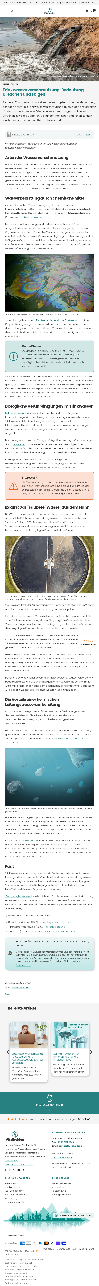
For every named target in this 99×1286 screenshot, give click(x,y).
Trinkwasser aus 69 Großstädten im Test (52, 931)
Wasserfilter (32, 840)
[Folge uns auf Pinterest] (14, 1170)
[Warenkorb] (92, 11)
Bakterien (10, 413)
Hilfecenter (10, 1183)
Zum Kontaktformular (62, 1157)
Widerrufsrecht (86, 1248)
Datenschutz (63, 1248)
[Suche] (12, 11)
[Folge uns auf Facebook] (5, 1170)
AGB (74, 1248)
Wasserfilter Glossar (15, 1194)
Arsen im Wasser (33, 217)
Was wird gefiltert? (14, 1190)
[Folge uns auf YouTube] (19, 1170)
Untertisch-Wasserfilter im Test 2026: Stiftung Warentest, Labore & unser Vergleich (27, 1058)
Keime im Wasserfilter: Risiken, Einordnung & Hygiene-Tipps (66, 1057)
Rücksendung (59, 1190)
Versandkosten (59, 1187)
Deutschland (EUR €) (15, 1235)
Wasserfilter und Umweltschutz (76, 1215)
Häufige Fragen (12, 1187)
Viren (21, 413)
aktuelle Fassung (55, 926)
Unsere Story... (11, 1160)
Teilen (8, 994)
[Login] (87, 11)
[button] (88, 643)
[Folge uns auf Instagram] (10, 1170)
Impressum (48, 1248)
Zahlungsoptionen (61, 1183)
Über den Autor (23, 965)
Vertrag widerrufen (61, 1194)
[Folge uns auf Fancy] (23, 1170)
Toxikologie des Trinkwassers (56, 922)
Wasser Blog (11, 1198)
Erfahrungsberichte (14, 1202)
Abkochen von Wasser (70, 738)
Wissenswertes (10, 84)
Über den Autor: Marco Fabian (19, 1164)
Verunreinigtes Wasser (18, 896)
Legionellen (19, 444)
